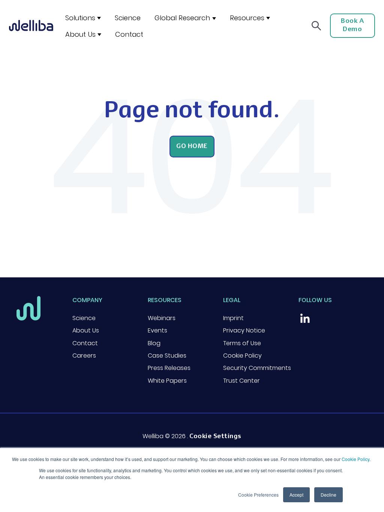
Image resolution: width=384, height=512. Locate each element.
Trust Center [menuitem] (241, 380)
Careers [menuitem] (84, 355)
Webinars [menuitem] (162, 318)
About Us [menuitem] (85, 330)
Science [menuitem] (84, 318)
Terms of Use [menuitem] (242, 343)
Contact (129, 34)
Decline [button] (328, 494)
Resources (247, 17)
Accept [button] (296, 494)
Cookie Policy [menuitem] (242, 355)
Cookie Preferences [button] (258, 494)
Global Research (182, 17)
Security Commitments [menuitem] (257, 368)
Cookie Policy (355, 459)
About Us (80, 34)
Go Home (192, 147)
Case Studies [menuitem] (167, 355)
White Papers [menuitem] (167, 380)
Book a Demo (352, 25)
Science (128, 17)
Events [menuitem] (157, 330)
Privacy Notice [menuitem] (244, 330)
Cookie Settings (215, 437)
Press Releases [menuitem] (169, 368)
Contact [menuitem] (85, 343)
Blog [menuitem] (154, 343)
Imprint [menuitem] (233, 318)
